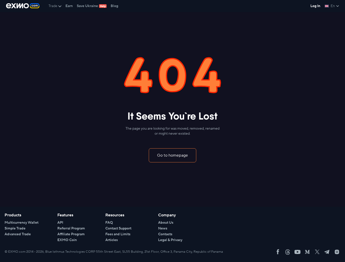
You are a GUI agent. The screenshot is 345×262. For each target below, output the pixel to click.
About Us (165, 222)
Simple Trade (15, 228)
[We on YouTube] (297, 251)
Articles (111, 240)
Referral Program (71, 228)
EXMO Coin (67, 240)
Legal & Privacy (170, 240)
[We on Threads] (287, 251)
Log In (315, 6)
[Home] (22, 6)
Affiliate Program (71, 234)
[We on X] (317, 251)
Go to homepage (172, 155)
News (162, 228)
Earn (69, 6)
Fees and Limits (117, 234)
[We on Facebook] (277, 251)
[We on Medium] (307, 251)
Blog (114, 6)
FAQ (109, 222)
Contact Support (118, 228)
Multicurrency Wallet (21, 222)
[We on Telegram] (327, 251)
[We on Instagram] (336, 251)
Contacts (165, 234)
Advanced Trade (18, 234)
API (60, 222)
